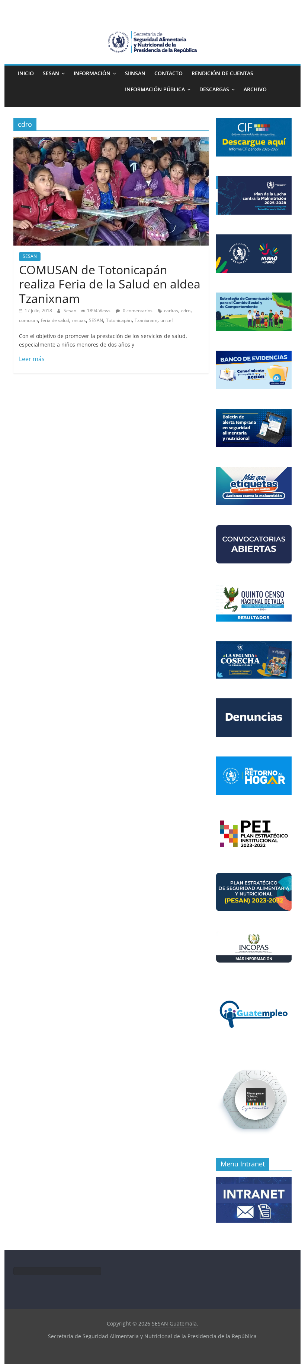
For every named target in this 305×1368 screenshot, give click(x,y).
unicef (166, 320)
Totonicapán (119, 320)
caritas (171, 310)
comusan (28, 320)
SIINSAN (135, 73)
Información (92, 73)
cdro (185, 310)
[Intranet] (254, 1180)
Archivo (255, 89)
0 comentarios (137, 310)
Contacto (168, 73)
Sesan (70, 310)
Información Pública (155, 89)
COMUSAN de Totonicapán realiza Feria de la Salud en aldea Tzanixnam (109, 284)
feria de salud (55, 320)
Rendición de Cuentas (222, 73)
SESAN (51, 73)
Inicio (26, 73)
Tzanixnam (146, 320)
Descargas (214, 89)
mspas (79, 320)
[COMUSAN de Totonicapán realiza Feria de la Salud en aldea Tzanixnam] (111, 141)
